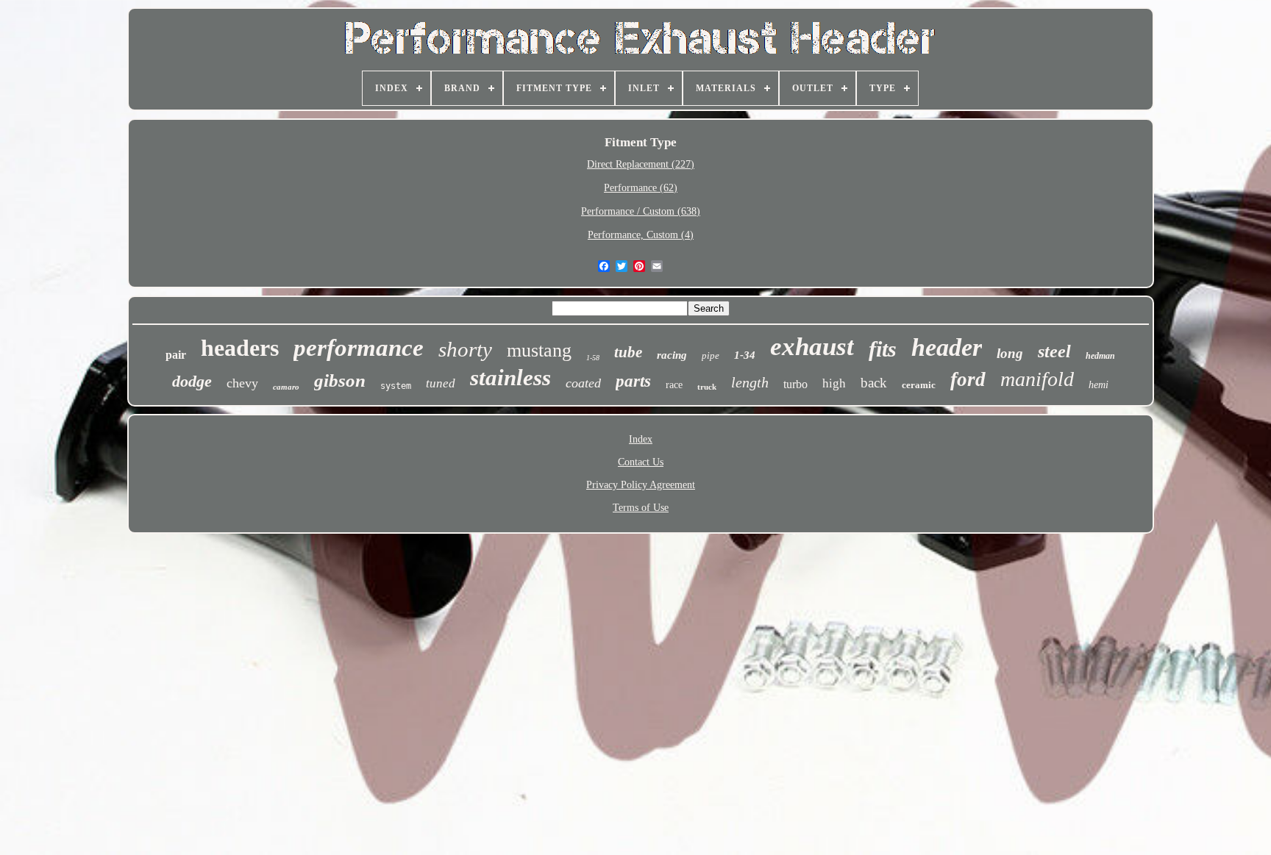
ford (968, 379)
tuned (440, 383)
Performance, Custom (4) (641, 234)
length (750, 382)
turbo (795, 384)
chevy (242, 383)
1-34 (744, 355)
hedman (1100, 356)
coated (583, 383)
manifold (1037, 379)
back (874, 382)
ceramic (919, 384)
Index (640, 439)
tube (628, 352)
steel (1054, 351)
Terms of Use (641, 507)
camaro (286, 386)
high (834, 383)
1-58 (592, 358)
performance (358, 348)
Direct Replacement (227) (640, 164)
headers (240, 348)
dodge (192, 381)
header (946, 347)
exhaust (812, 346)
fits (883, 349)
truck (706, 386)
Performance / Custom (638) (640, 211)
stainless (510, 377)
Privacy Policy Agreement (640, 484)
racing (672, 355)
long (1010, 353)
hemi (1098, 384)
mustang (539, 350)
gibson (340, 380)
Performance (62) (640, 187)
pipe (710, 355)
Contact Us (640, 462)
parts (633, 381)
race (674, 384)
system (395, 386)
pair (175, 354)
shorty (465, 349)
